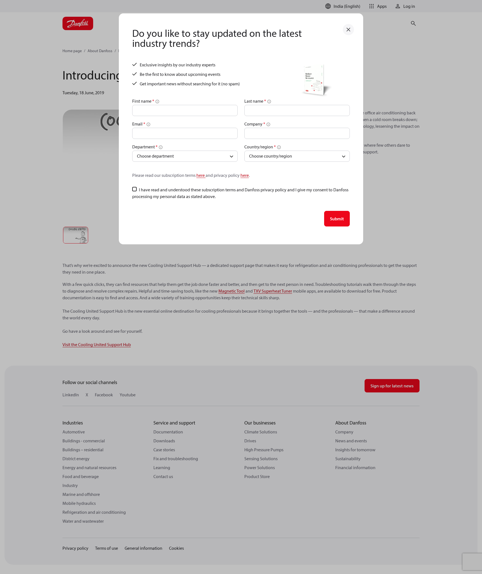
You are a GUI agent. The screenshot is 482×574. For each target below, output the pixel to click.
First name (143, 101)
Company (254, 124)
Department (145, 146)
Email (138, 124)
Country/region (260, 146)
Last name (255, 101)
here (201, 175)
